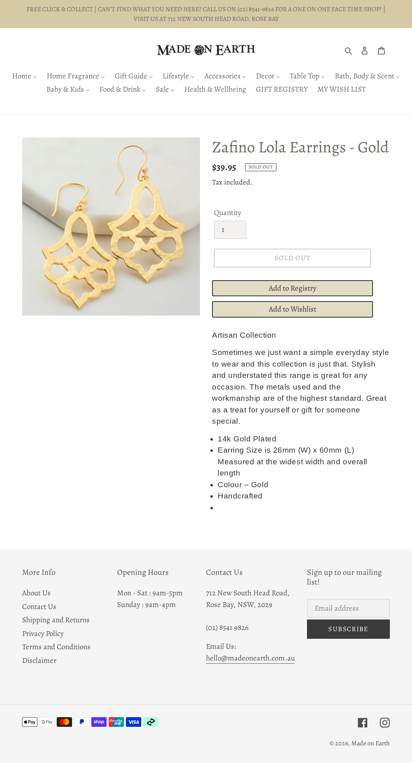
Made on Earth (370, 743)
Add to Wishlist (292, 309)
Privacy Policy (43, 633)
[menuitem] (24, 76)
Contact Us (39, 606)
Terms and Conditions (56, 647)
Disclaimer (39, 660)
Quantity (227, 212)
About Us (36, 593)
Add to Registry (292, 288)
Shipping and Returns (56, 620)
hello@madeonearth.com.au (250, 658)
